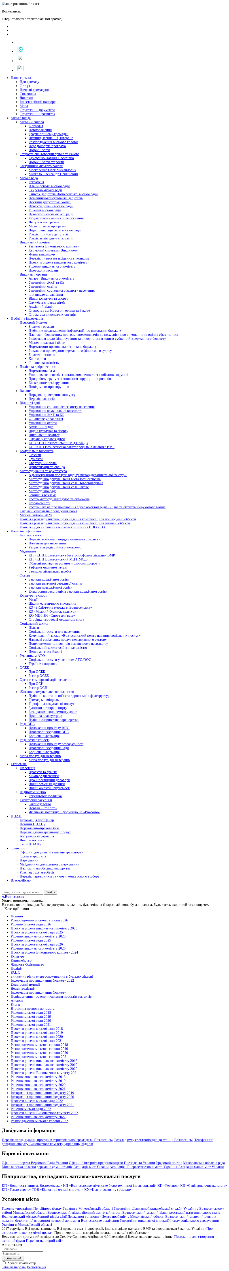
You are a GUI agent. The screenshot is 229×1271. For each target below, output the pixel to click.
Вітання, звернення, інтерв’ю (51, 138)
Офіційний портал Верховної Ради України (35, 1163)
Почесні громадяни (34, 90)
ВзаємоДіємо (21, 880)
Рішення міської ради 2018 (31, 1012)
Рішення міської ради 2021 (31, 1024)
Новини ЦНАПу (32, 824)
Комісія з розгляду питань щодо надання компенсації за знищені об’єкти (75, 523)
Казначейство (21, 960)
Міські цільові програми (47, 226)
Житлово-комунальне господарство (47, 692)
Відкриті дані (30, 403)
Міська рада (29, 178)
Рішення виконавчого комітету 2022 (38, 1117)
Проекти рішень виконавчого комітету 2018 (44, 1061)
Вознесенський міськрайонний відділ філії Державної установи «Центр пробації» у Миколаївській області (83, 1216)
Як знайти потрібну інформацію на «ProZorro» (64, 812)
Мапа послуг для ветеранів (40, 756)
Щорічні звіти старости (46, 162)
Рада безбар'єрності (34, 740)
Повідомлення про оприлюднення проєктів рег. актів (51, 996)
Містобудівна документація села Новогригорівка (66, 483)
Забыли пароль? (14, 1267)
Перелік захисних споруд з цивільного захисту (64, 539)
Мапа (24, 106)
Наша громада (21, 78)
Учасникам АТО (32, 655)
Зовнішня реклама (42, 495)
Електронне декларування (49, 383)
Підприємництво (33, 792)
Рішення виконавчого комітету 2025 (38, 936)
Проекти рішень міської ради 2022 (37, 1101)
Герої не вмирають (43, 663)
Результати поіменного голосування (56, 218)
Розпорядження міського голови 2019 (39, 1049)
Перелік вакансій (42, 399)
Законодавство (40, 804)
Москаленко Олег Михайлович (52, 170)
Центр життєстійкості (45, 651)
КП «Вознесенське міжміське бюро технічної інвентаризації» (110, 1185)
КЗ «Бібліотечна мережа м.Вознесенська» (60, 607)
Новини (17, 916)
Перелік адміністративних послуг (45, 832)
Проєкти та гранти (43, 772)
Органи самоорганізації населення (46, 680)
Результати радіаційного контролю (55, 547)
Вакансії (26, 391)
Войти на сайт (13, 1258)
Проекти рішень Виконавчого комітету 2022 (44, 1113)
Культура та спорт (33, 595)
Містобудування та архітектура (43, 471)
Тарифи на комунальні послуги (52, 704)
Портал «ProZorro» (43, 808)
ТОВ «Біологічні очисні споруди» (57, 1189)
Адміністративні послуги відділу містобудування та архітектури (78, 475)
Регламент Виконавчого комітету (54, 246)
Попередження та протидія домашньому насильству (68, 643)
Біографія (36, 126)
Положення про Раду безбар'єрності (56, 744)
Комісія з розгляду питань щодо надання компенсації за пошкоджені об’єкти (78, 519)
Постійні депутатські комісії (50, 202)
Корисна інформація (26, 531)
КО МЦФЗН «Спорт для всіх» (52, 615)
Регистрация (36, 1267)
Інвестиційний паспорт (37, 102)
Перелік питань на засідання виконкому (59, 258)
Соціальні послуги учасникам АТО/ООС (60, 659)
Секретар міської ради (45, 190)
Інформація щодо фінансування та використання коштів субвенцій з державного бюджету (97, 338)
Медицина (28, 551)
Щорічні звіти (39, 150)
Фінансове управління (46, 294)
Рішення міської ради (45, 210)
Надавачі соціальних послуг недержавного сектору (68, 639)
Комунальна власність (36, 451)
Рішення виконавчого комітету (52, 266)
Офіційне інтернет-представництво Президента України (112, 1163)
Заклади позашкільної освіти (50, 587)
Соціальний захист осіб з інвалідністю (58, 647)
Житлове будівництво (27, 964)
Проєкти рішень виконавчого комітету (58, 262)
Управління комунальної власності (55, 411)
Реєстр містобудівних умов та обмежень (59, 499)
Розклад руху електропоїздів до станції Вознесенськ (153, 1140)
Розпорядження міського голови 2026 (39, 920)
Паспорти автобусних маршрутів (45, 868)
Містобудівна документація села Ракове (59, 487)
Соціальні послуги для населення (54, 631)
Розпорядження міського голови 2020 (39, 1053)
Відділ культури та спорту (48, 298)
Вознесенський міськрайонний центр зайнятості (84, 1212)
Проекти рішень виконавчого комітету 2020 (44, 1069)
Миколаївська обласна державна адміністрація (37, 1167)
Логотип (26, 98)
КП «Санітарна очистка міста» (203, 1185)
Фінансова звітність (44, 363)
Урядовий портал (169, 1163)
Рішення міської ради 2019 (31, 1016)
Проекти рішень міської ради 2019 (37, 1032)
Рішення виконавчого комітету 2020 (38, 1085)
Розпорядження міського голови (53, 142)
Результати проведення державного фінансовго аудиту (70, 350)
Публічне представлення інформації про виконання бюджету (75, 330)
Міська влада (21, 118)
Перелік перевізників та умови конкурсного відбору (60, 876)
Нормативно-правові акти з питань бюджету (63, 346)
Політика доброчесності (38, 367)
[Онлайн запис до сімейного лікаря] (19, 51)
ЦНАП (16, 816)
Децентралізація (23, 988)
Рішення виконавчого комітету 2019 (38, 1081)
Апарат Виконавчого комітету (51, 278)
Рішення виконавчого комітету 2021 (38, 1089)
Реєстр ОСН (38, 688)
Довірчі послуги (32, 840)
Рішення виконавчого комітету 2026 (38, 948)
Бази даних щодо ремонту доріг (53, 712)
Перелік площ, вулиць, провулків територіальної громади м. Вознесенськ (57, 1140)
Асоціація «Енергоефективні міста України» (144, 1167)
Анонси (17, 1000)
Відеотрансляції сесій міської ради (55, 230)
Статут (25, 86)
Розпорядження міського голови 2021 (39, 1057)
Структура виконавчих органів (52, 314)
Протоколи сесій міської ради (51, 214)
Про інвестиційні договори (49, 780)
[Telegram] (19, 61)
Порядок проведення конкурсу (52, 395)
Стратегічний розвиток (37, 114)
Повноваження (40, 130)
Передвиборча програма (47, 146)
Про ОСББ (37, 672)
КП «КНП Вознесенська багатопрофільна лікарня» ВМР (72, 555)
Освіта (25, 575)
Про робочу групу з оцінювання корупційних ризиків (70, 379)
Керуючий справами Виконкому (53, 250)
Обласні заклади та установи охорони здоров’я (64, 563)
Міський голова (32, 122)
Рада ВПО (27, 724)
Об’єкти (35, 455)
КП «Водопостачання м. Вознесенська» (32, 1185)
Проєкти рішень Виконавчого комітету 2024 (44, 952)
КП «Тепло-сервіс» (16, 1189)
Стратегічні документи (37, 110)
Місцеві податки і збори (47, 342)
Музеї (33, 599)
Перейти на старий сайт (44, 1240)
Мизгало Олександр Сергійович (53, 174)
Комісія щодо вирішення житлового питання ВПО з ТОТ (63, 527)
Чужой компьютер (21, 1263)
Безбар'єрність (39, 503)
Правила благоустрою (45, 716)
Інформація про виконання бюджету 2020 (42, 1097)
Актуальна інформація (37, 836)
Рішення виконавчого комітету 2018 (38, 1077)
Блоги (15, 1004)
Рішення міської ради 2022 (31, 1109)
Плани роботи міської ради (49, 186)
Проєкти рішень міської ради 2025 (37, 932)
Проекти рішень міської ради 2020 (37, 1036)
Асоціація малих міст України (201, 1167)
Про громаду (29, 82)
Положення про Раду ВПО (49, 728)
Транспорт (19, 848)
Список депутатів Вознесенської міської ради (63, 194)
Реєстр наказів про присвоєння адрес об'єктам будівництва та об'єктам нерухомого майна (97, 507)
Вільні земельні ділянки (47, 784)
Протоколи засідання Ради (49, 748)
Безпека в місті (31, 535)
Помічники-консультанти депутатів (56, 198)
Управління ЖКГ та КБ (46, 282)
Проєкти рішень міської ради (51, 206)
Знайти (50, 892)
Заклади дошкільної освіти (49, 579)
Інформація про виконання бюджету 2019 (42, 1093)
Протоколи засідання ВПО (49, 732)
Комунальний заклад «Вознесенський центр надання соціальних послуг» (85, 635)
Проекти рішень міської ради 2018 (37, 1028)
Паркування (29, 860)
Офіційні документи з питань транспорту (51, 852)
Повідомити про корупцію (49, 387)
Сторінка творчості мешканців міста (56, 619)
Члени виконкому (42, 254)
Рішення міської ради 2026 (31, 924)
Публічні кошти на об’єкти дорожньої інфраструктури (70, 696)
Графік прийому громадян (48, 134)
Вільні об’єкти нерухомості (49, 788)
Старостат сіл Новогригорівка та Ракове (59, 310)
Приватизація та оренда (47, 467)
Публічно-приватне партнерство (53, 720)
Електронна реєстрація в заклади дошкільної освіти (68, 591)
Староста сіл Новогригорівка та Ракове (49, 154)
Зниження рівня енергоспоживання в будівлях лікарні (52, 976)
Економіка (19, 764)
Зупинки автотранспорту (48, 708)
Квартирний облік (43, 463)
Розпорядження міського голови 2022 (39, 1121)
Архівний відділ (41, 306)
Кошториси (37, 358)
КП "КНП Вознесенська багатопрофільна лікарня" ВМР (71, 447)
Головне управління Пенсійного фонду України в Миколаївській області (57, 1208)
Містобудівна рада (42, 491)
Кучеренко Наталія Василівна (51, 158)
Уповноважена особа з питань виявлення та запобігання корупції (78, 375)
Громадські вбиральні (45, 700)
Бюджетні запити (42, 354)
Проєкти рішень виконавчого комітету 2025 (44, 928)
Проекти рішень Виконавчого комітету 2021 (44, 1073)
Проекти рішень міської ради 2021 (37, 1040)
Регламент (36, 182)
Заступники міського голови (41, 166)
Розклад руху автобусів (37, 872)
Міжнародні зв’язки (44, 776)
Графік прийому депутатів (49, 234)
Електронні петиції (25, 984)
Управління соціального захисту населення (62, 290)
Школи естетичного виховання (52, 603)
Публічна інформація (27, 318)
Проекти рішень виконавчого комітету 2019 (44, 1065)
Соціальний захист (34, 623)
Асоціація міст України (91, 1167)
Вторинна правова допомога (33, 1008)
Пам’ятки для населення (47, 543)
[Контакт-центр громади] (19, 70)
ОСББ (24, 667)
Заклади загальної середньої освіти (55, 583)
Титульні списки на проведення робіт (48, 511)
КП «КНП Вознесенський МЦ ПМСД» (58, 443)
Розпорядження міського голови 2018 (39, 1044)
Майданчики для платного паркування (49, 864)
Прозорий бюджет (33, 322)
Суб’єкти (36, 459)
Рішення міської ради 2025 (31, 940)
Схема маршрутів (33, 856)
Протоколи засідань (44, 270)
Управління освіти (43, 286)
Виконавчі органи (33, 274)
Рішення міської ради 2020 (31, 1020)
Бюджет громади (41, 326)
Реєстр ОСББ (39, 676)
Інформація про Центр (37, 820)
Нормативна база (42, 371)
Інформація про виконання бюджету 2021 (42, 1105)
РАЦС (15, 972)
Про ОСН (36, 684)
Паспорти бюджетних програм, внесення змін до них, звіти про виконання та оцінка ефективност (103, 334)
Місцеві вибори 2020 (36, 515)
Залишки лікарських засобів (50, 571)
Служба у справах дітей (47, 439)
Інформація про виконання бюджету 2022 (42, 980)
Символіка (28, 94)
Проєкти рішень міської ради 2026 (37, 944)
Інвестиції (27, 768)
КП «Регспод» (168, 1185)
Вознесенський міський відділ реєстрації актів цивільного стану (171, 1212)
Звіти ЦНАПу (30, 844)
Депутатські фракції (44, 222)
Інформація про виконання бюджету (38, 992)
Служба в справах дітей (47, 302)
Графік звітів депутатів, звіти (51, 238)
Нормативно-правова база (39, 828)
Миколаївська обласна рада (204, 1163)
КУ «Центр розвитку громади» (108, 1189)
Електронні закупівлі (36, 800)
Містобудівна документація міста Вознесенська (65, 479)
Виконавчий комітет (35, 242)
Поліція (16, 968)
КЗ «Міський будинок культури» (53, 611)
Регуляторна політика (45, 796)
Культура (17, 956)
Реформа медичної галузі (48, 567)
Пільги (34, 627)
